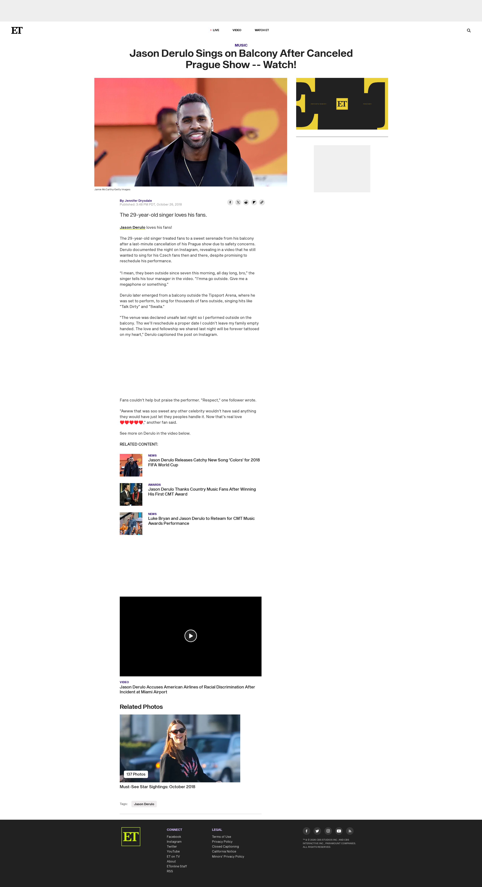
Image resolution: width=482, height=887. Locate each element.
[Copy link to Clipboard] (262, 203)
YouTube (173, 851)
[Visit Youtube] (339, 831)
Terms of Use (221, 837)
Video (237, 30)
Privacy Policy (222, 841)
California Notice (224, 851)
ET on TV (173, 856)
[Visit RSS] (350, 831)
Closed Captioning (225, 846)
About (171, 861)
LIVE (216, 30)
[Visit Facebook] (306, 831)
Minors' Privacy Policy (228, 856)
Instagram (174, 841)
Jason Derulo (132, 227)
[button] (191, 636)
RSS (170, 871)
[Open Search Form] (469, 30)
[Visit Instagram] (328, 831)
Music (241, 45)
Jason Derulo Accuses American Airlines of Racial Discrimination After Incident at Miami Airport (187, 689)
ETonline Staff (177, 866)
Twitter (172, 846)
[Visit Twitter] (317, 831)
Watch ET (262, 30)
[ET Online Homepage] (17, 30)
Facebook (174, 837)
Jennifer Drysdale (138, 201)
